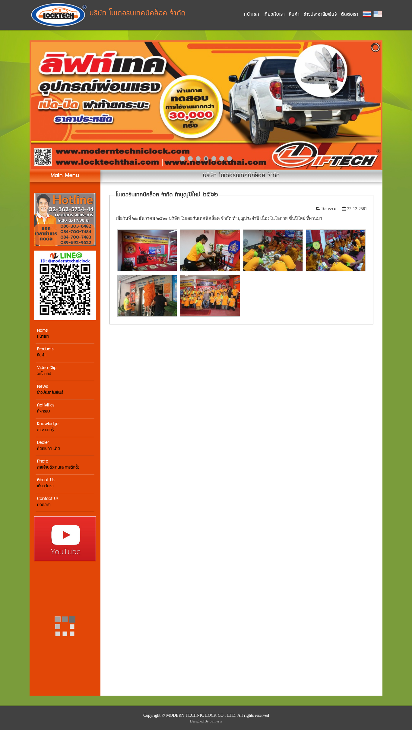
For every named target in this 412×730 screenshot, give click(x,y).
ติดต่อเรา (349, 15)
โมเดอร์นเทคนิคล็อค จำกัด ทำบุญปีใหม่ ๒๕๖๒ (167, 195)
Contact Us (48, 502)
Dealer (48, 446)
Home (43, 334)
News (50, 390)
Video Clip (46, 371)
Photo (58, 464)
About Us (46, 483)
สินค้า (294, 15)
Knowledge (48, 427)
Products (45, 352)
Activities (46, 408)
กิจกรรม (329, 209)
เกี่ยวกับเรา (274, 15)
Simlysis (216, 721)
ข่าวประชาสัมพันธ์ (320, 15)
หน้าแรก (251, 15)
